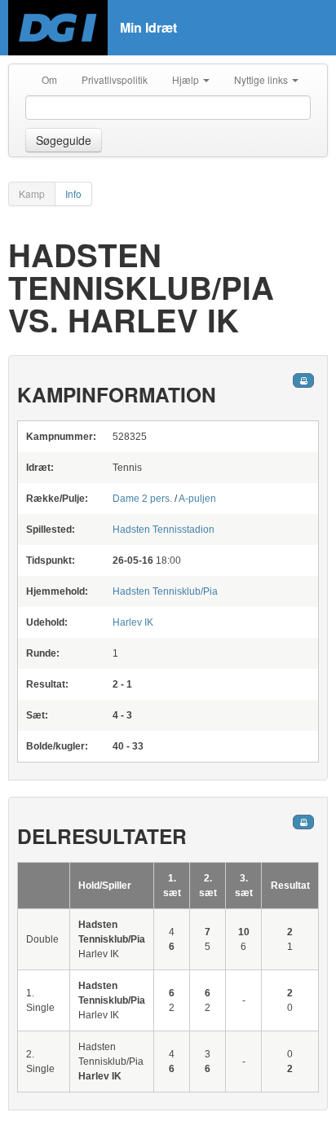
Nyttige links (262, 79)
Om (49, 79)
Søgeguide (63, 140)
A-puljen (197, 498)
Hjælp (186, 79)
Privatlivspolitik (115, 79)
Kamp (32, 193)
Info (73, 193)
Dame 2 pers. (142, 498)
